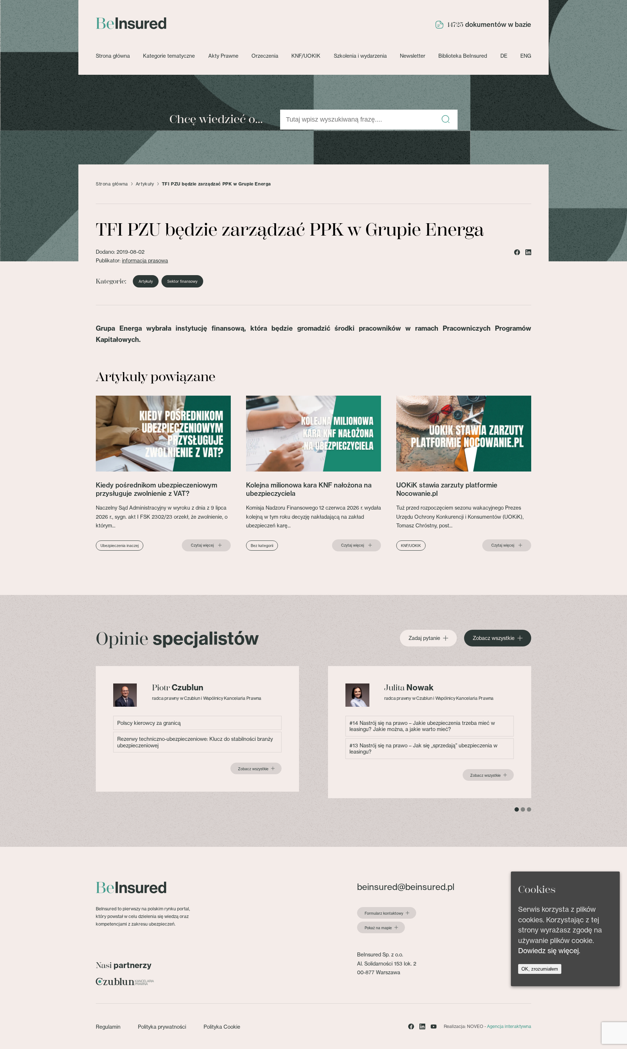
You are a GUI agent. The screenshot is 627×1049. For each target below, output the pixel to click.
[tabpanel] (197, 729)
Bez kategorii (262, 545)
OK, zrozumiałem (539, 969)
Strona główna (113, 56)
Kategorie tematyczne (169, 56)
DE (503, 56)
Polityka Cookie (222, 1027)
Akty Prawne (223, 56)
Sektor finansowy (182, 281)
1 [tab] (517, 809)
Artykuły (145, 184)
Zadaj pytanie (424, 638)
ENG (525, 56)
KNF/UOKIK (305, 56)
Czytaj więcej (202, 545)
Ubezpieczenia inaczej (120, 545)
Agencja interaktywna (509, 1026)
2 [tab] (523, 809)
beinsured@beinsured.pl (405, 887)
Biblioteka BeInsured (462, 56)
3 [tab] (529, 809)
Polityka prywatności (162, 1027)
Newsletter (412, 56)
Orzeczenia (264, 56)
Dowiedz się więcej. (549, 950)
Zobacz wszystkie (494, 638)
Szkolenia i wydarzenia (360, 56)
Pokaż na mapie (378, 928)
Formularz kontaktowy (384, 913)
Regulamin (108, 1027)
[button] (445, 119)
